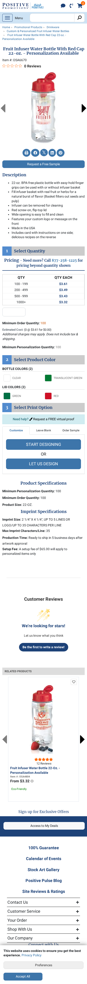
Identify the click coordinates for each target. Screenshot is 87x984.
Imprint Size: (11, 519)
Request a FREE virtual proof (53, 419)
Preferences (43, 965)
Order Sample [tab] (70, 430)
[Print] (26, 153)
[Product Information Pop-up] (32, 781)
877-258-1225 (64, 260)
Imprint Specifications (44, 511)
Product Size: (12, 505)
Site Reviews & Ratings (43, 891)
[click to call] (71, 6)
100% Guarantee (43, 847)
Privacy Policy (32, 955)
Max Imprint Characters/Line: (23, 531)
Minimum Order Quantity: (24, 323)
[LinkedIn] (52, 153)
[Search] (79, 17)
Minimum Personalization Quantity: (31, 347)
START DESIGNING (43, 444)
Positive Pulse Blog (44, 880)
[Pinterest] (60, 153)
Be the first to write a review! (43, 647)
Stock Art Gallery (43, 869)
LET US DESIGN (43, 463)
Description (14, 175)
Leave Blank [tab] (43, 430)
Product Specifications (43, 483)
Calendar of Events (43, 858)
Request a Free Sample (43, 164)
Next (84, 108)
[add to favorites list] (74, 682)
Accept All (23, 976)
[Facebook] (35, 153)
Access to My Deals (44, 826)
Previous (3, 108)
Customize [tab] (16, 430)
